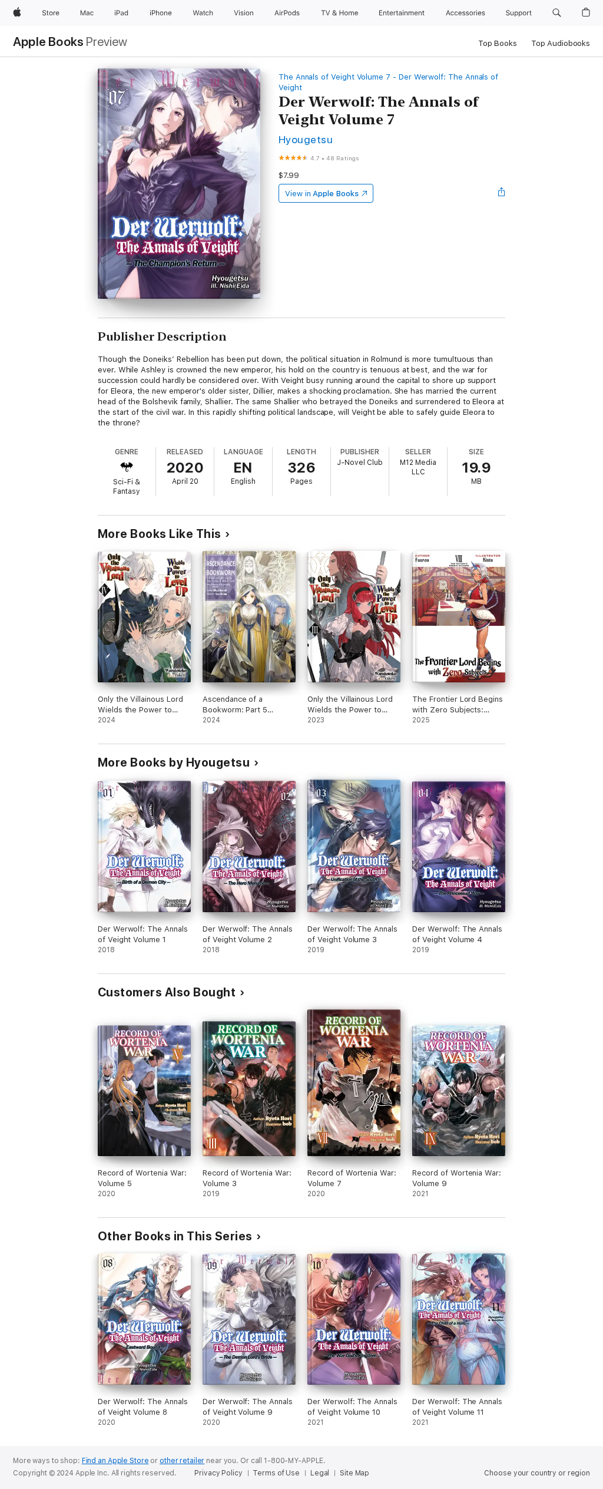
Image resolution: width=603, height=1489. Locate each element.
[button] (557, 13)
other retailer (182, 1461)
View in (322, 193)
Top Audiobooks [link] (560, 43)
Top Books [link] (497, 43)
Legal (319, 1473)
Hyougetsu (306, 139)
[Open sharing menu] (501, 193)
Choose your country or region (537, 1473)
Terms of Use (276, 1473)
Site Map (354, 1473)
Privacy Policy (218, 1473)
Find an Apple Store (115, 1461)
